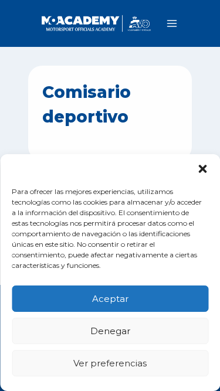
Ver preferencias (110, 363)
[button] (202, 169)
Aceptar (110, 298)
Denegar (110, 330)
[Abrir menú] (171, 23)
